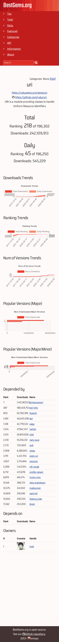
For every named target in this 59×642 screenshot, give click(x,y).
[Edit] (53, 79)
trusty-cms (35, 477)
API (9, 43)
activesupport (36, 402)
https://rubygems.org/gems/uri (29, 93)
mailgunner (35, 488)
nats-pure (34, 440)
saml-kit (34, 493)
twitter (33, 429)
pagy (32, 424)
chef (32, 435)
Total (10, 19)
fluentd (33, 413)
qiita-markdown (37, 483)
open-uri (34, 456)
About (10, 54)
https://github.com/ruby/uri (31, 97)
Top (9, 14)
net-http (34, 408)
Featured (12, 31)
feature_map (36, 499)
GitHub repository (35, 634)
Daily (10, 25)
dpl (31, 419)
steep (32, 451)
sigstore (34, 461)
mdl (31, 445)
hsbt (32, 546)
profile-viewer (36, 472)
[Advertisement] (29, 590)
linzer (32, 504)
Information (14, 49)
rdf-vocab (34, 467)
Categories (13, 37)
